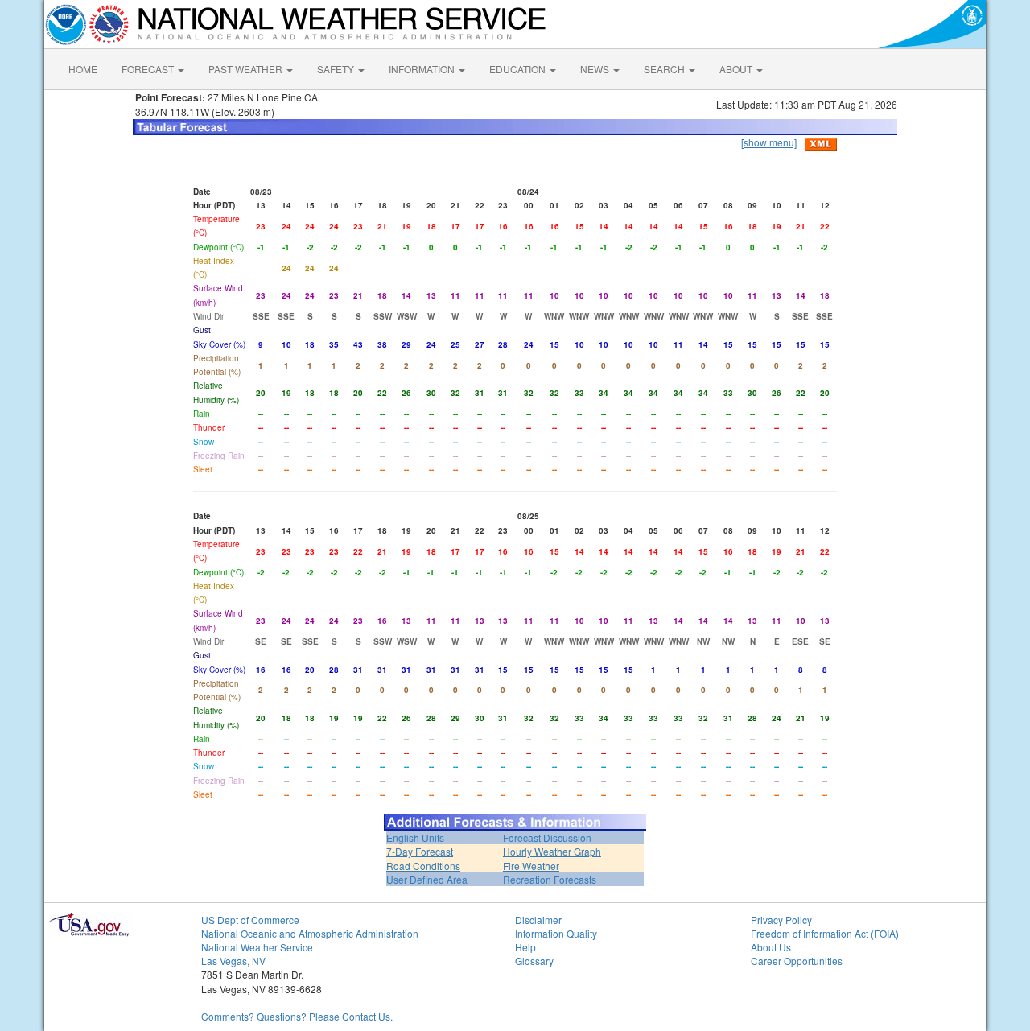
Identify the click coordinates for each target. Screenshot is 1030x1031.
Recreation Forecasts (549, 879)
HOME (82, 69)
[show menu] (769, 142)
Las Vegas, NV (233, 960)
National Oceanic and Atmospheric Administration (309, 933)
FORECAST (149, 69)
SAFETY (336, 69)
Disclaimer (538, 919)
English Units (415, 837)
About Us (771, 947)
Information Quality (556, 933)
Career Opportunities (797, 960)
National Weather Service (257, 947)
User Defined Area (427, 879)
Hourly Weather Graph (552, 851)
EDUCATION (518, 69)
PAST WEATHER (246, 69)
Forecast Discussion (547, 837)
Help (525, 947)
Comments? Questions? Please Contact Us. (297, 1016)
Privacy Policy (781, 919)
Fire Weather (531, 865)
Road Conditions (423, 865)
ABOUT (737, 69)
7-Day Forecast (419, 851)
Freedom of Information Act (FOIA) (825, 933)
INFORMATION (423, 69)
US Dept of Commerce (250, 919)
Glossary (534, 960)
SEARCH (665, 69)
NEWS (596, 69)
